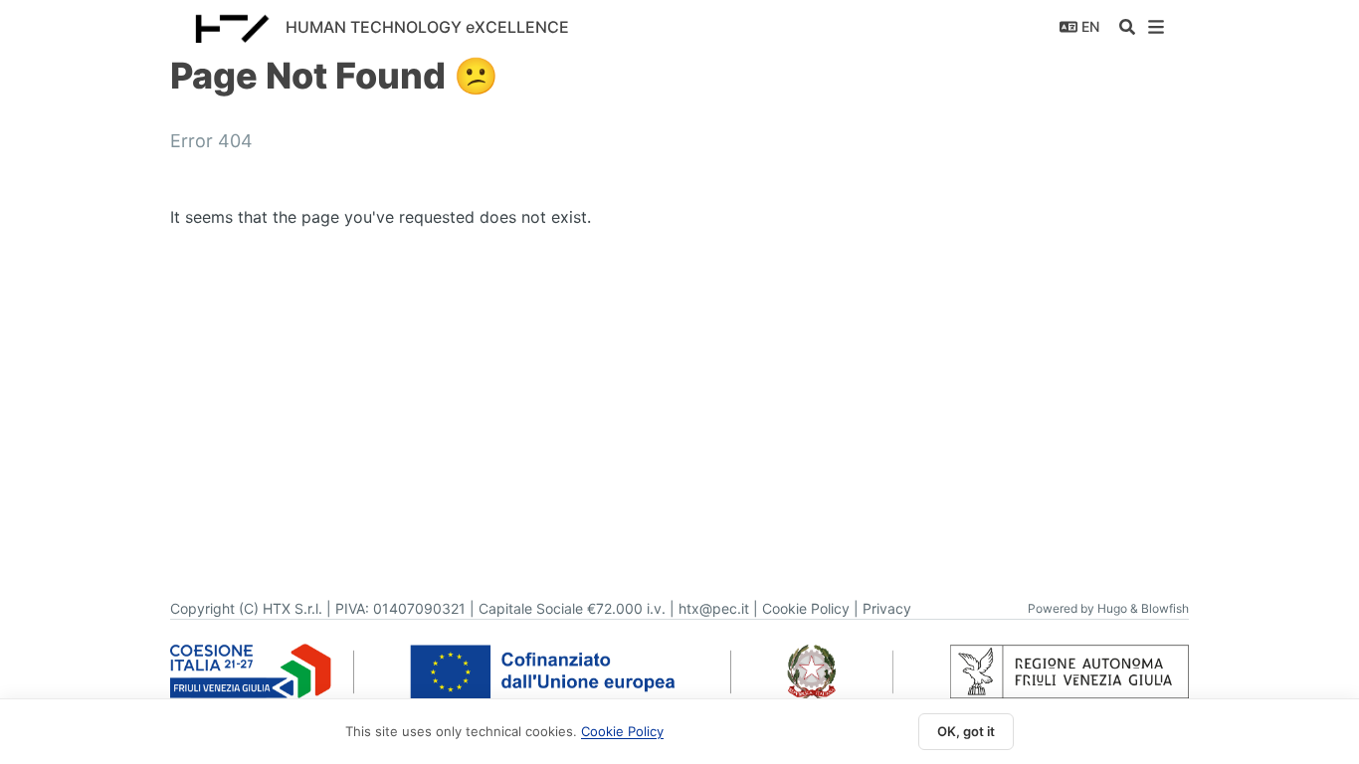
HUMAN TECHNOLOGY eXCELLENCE (427, 27)
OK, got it (966, 731)
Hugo (1112, 608)
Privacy (887, 608)
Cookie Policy (806, 608)
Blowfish (1165, 608)
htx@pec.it (714, 608)
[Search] (1127, 27)
